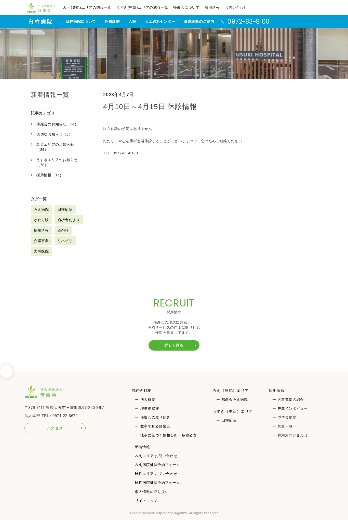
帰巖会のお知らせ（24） (57, 124)
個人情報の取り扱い (152, 492)
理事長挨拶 (149, 408)
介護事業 (41, 241)
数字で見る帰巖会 (155, 426)
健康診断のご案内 (199, 21)
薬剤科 (63, 230)
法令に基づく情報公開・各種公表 (168, 435)
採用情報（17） (49, 175)
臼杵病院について (81, 21)
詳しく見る (174, 345)
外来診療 (112, 21)
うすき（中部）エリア (233, 411)
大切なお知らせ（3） (54, 134)
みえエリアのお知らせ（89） (55, 147)
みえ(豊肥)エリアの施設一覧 (87, 7)
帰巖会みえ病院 (235, 399)
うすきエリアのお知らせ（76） (57, 162)
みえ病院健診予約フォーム (157, 465)
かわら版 (41, 220)
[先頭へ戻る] (6, 373)
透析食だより (69, 220)
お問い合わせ (236, 7)
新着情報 (142, 447)
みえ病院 (41, 209)
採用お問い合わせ (293, 435)
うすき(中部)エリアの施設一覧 (142, 7)
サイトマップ (146, 501)
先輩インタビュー (293, 408)
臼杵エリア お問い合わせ (156, 474)
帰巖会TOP (141, 390)
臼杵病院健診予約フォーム (157, 483)
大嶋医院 (41, 251)
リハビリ (65, 241)
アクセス (54, 428)
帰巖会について (186, 7)
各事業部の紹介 (291, 399)
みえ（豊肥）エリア (231, 390)
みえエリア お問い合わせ (156, 456)
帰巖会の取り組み (155, 417)
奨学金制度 (287, 417)
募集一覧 (285, 426)
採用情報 (212, 7)
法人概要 (147, 399)
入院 (132, 21)
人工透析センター (160, 21)
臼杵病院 (41, 21)
